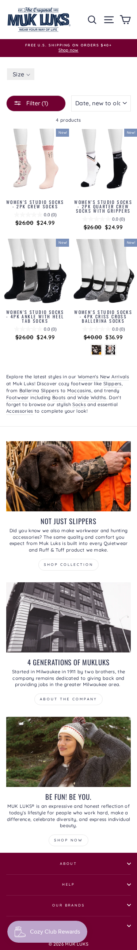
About (68, 863)
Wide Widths (91, 397)
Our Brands (68, 905)
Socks (79, 404)
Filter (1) (36, 103)
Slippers (112, 383)
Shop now (68, 840)
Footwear (17, 397)
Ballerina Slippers (39, 390)
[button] (20, 74)
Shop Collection (68, 564)
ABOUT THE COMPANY (68, 699)
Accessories (19, 411)
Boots (59, 397)
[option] (68, 48)
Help (68, 884)
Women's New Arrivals (103, 376)
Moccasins (79, 390)
